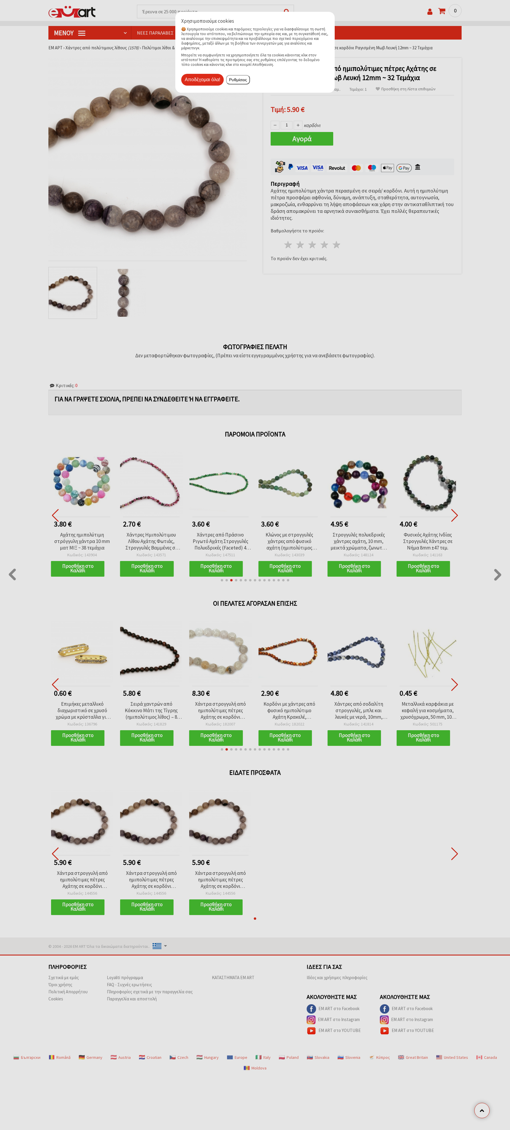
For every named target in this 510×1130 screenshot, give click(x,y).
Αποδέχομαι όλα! (202, 79)
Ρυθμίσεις (238, 79)
